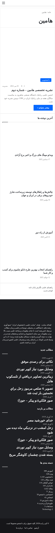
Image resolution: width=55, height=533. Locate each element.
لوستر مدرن (48, 290)
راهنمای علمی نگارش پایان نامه (41, 287)
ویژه (51, 474)
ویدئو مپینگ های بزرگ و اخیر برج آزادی (34, 155)
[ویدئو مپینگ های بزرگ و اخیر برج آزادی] (27, 139)
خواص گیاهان (48, 483)
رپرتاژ (51, 492)
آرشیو (36, 528)
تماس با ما (29, 528)
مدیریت (4, 86)
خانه (49, 12)
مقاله (51, 489)
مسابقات (49, 506)
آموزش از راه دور (44, 232)
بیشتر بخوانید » (43, 108)
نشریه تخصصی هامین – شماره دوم (32, 90)
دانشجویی (49, 477)
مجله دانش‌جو (47, 500)
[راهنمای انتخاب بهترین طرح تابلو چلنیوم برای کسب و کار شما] (27, 254)
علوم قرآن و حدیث (46, 503)
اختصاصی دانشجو (46, 494)
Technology (46, 509)
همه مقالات (48, 480)
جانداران (49, 486)
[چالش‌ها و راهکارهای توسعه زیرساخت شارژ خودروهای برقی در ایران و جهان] (27, 176)
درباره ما (19, 528)
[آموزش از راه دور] (27, 217)
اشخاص (50, 497)
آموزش (50, 471)
